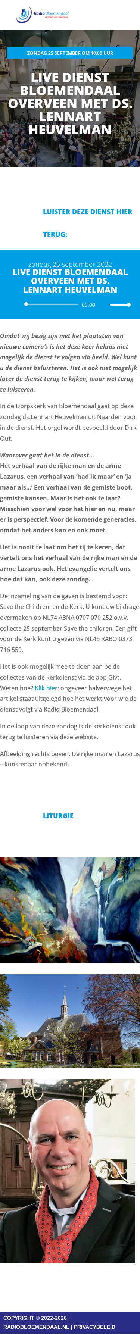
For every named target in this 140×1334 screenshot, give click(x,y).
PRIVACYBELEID (94, 1327)
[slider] (118, 304)
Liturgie (58, 815)
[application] (70, 304)
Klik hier (46, 688)
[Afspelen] (17, 304)
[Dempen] (103, 305)
